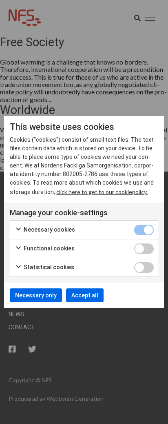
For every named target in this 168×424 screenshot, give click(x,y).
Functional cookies (48, 248)
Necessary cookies (48, 229)
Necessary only (36, 295)
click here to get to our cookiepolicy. (102, 191)
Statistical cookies (48, 267)
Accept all (84, 295)
